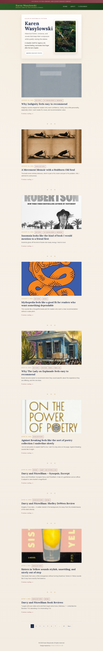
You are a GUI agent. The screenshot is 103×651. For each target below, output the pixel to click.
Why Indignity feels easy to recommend (44, 103)
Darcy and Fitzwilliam (48, 470)
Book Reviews (40, 166)
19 (64, 626)
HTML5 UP (54, 645)
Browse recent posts (34, 53)
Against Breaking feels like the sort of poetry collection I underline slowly (46, 442)
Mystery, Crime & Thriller (51, 368)
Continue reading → (27, 113)
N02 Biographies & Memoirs (53, 100)
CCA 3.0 (60, 645)
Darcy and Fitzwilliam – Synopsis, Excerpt (45, 473)
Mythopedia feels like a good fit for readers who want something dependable (48, 304)
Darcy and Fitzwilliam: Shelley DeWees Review (48, 503)
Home (65, 6)
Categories (82, 6)
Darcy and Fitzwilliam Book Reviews (42, 602)
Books (45, 299)
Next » (69, 626)
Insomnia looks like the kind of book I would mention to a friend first (46, 237)
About (72, 6)
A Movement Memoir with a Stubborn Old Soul (48, 169)
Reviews (38, 100)
